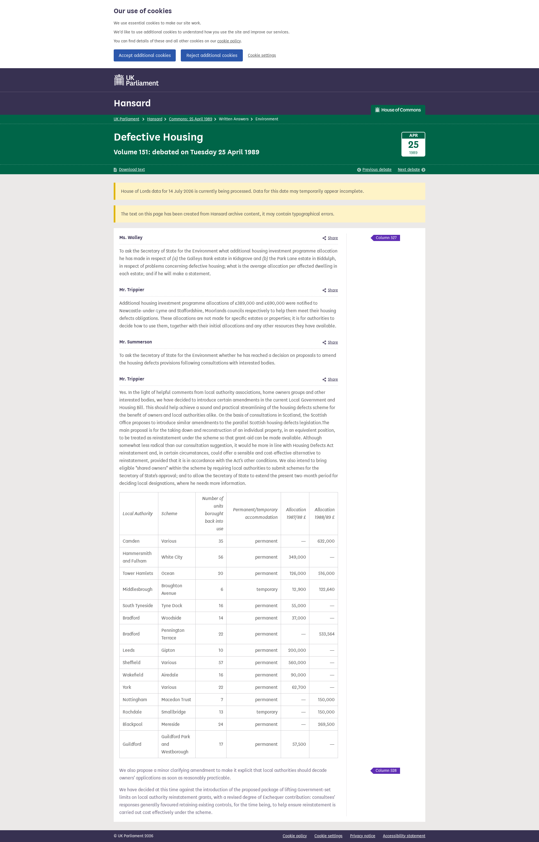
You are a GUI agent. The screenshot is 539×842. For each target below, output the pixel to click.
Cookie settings (262, 55)
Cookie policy (295, 836)
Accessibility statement (404, 836)
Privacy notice (362, 836)
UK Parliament (126, 119)
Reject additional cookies (211, 55)
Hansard (132, 103)
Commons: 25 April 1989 (190, 119)
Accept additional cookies (145, 55)
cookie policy (229, 41)
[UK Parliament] (136, 80)
